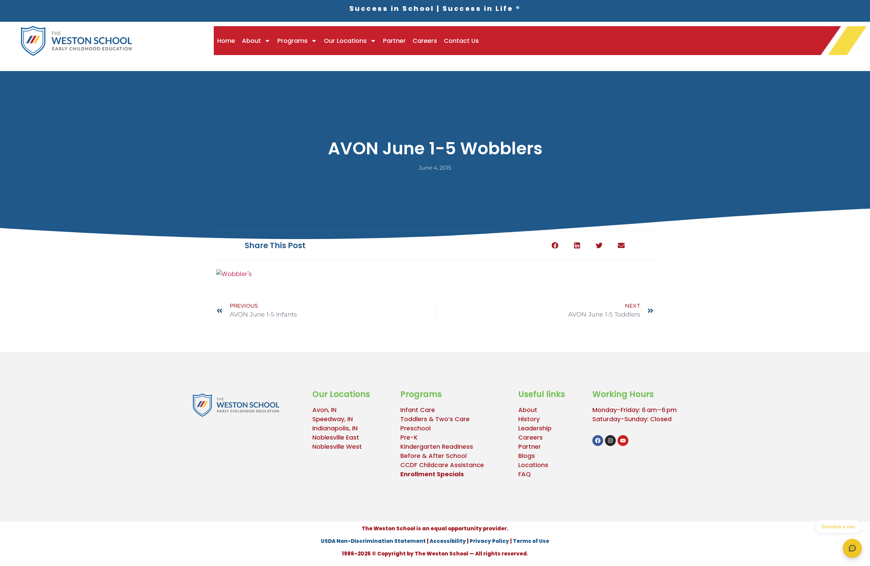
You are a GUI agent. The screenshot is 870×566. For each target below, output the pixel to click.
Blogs (526, 455)
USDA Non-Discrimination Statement (373, 541)
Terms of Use (531, 541)
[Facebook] (597, 440)
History (529, 419)
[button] (554, 245)
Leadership (535, 428)
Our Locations (345, 40)
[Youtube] (622, 440)
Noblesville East (335, 437)
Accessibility (448, 541)
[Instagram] (610, 440)
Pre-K (409, 437)
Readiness (456, 446)
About (251, 40)
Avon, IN (324, 410)
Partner (394, 40)
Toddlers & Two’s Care (435, 419)
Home (226, 40)
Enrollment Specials (432, 474)
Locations (533, 465)
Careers (425, 40)
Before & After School (433, 455)
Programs (292, 40)
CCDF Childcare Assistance (442, 465)
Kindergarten (420, 446)
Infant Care (417, 410)
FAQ (524, 474)
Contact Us (461, 40)
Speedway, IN (332, 419)
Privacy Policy (489, 541)
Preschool (415, 428)
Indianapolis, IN (335, 428)
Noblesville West (337, 446)
